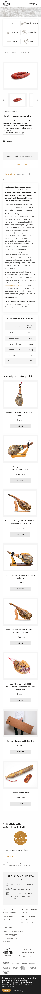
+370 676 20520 (27, 949)
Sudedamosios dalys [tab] (24, 174)
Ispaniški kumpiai (16, 52)
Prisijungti (31, 4)
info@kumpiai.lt (28, 953)
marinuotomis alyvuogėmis (15, 285)
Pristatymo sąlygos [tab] (9, 180)
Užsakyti (9, 856)
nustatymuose (8, 986)
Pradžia (6, 52)
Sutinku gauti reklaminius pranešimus (18, 865)
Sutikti (6, 990)
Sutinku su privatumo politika (16, 863)
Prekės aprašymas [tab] (9, 174)
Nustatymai (17, 990)
